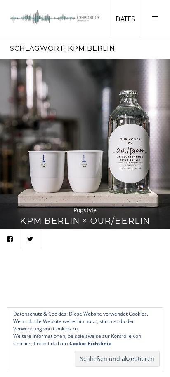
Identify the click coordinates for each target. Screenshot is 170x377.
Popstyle (85, 210)
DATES (128, 18)
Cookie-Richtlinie (90, 343)
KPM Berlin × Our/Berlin (85, 220)
